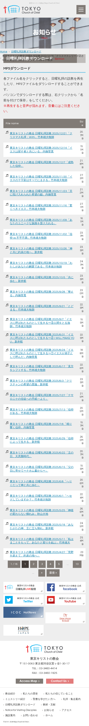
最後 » (53, 572)
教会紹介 (10, 693)
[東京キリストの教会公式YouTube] (65, 599)
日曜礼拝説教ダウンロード (26, 51)
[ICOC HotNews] (23, 612)
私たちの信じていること (59, 693)
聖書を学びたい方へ (44, 699)
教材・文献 (49, 704)
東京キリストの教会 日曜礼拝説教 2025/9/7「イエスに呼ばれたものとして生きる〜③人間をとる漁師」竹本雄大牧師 (41, 323)
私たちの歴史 (30, 693)
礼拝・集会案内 (72, 699)
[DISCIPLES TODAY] (65, 617)
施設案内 (10, 715)
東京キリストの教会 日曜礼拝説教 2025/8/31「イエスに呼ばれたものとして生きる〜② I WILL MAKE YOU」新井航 (42, 338)
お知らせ (49, 710)
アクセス (67, 710)
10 (77, 564)
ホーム (49, 715)
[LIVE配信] (23, 587)
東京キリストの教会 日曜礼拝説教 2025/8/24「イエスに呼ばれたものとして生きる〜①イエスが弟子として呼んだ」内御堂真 (41, 353)
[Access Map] (29, 681)
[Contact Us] (59, 681)
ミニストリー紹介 (15, 699)
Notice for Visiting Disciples (21, 710)
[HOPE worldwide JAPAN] (23, 630)
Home (3, 51)
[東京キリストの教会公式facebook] (65, 587)
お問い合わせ (30, 715)
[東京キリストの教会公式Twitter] (23, 599)
